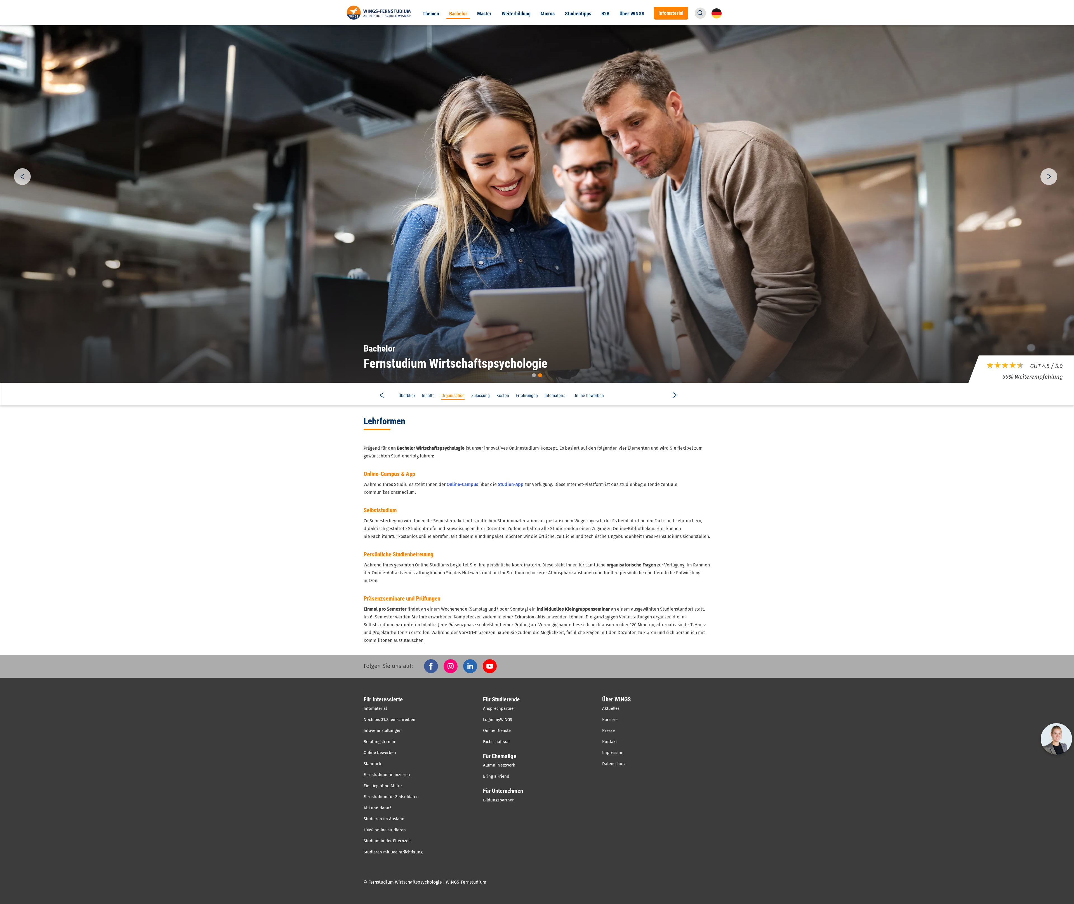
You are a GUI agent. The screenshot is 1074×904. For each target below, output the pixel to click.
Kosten (502, 395)
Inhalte (428, 395)
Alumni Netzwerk (499, 765)
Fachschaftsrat (496, 741)
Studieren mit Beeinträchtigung (393, 852)
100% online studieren (385, 829)
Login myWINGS (497, 719)
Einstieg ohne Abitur (383, 785)
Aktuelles (611, 708)
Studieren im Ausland (384, 818)
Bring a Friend (496, 776)
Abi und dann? (377, 807)
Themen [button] (431, 13)
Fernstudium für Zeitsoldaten (391, 796)
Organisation (453, 395)
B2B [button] (605, 13)
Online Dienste (497, 730)
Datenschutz (614, 763)
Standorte (373, 763)
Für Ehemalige (499, 756)
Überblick (407, 395)
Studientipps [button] (578, 13)
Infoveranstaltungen (383, 730)
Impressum (612, 752)
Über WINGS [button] (632, 13)
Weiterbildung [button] (516, 13)
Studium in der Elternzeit (387, 840)
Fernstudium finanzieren (387, 774)
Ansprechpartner (499, 708)
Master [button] (484, 13)
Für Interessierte (383, 699)
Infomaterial (556, 395)
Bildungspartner (498, 800)
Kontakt (609, 741)
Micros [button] (548, 13)
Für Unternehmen (503, 790)
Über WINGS (616, 699)
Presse (608, 730)
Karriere (610, 719)
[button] (700, 13)
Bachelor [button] (458, 13)
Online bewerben (588, 395)
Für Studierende (501, 699)
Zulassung (480, 395)
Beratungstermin (379, 741)
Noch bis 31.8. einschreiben (389, 719)
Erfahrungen (527, 395)
